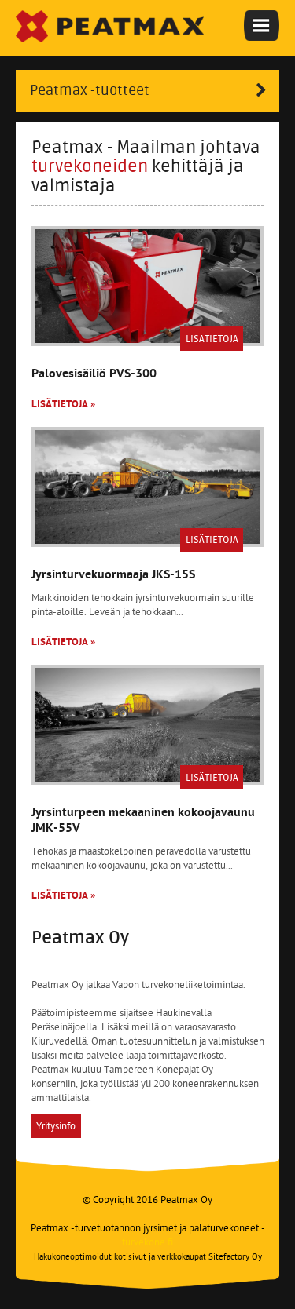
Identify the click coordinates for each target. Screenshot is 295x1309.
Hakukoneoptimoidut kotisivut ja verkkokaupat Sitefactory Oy (148, 1257)
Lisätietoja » (63, 404)
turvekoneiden (89, 166)
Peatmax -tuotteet (89, 90)
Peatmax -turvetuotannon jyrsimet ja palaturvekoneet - (148, 1235)
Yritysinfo (56, 1126)
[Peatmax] (110, 26)
